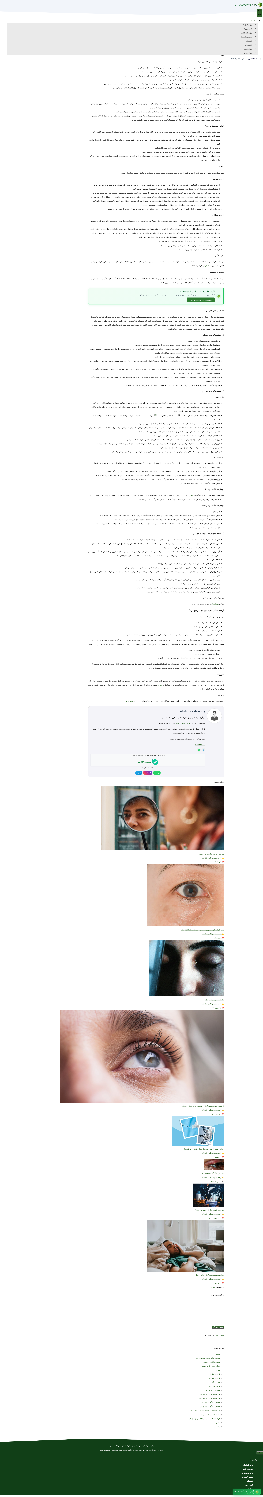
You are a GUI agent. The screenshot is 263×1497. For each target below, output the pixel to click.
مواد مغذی (248, 53)
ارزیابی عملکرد (214, 1378)
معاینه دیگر (216, 1382)
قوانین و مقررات (130, 1446)
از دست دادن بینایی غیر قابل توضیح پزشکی (204, 1419)
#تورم (213, 1287)
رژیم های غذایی (246, 33)
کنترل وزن (248, 45)
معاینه (218, 1370)
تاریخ (218, 1354)
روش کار (146, 1446)
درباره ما (151, 1446)
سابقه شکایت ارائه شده (211, 1362)
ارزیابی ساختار (214, 1374)
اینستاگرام (148, 773)
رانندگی (217, 1427)
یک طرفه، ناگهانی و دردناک (210, 1394)
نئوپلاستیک (215, 604)
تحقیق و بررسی (214, 1386)
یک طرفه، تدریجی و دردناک (210, 1415)
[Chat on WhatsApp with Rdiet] (199, 750)
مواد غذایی (248, 49)
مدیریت (217, 1423)
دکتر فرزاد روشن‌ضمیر (183, 723)
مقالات (253, 21)
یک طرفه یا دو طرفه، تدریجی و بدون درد (205, 1410)
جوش (191, 495)
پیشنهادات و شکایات (119, 1446)
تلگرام (139, 773)
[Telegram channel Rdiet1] (203, 750)
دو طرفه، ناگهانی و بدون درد (210, 1406)
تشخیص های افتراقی (212, 1390)
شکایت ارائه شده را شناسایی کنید (208, 1358)
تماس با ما (139, 1446)
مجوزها (111, 1446)
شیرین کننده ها (246, 37)
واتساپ (157, 773)
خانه (222, 1335)
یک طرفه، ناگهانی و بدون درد (209, 1398)
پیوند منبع (129, 701)
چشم (217, 1335)
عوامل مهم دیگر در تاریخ (211, 1366)
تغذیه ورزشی (247, 29)
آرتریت (159, 685)
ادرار (207, 266)
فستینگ (249, 41)
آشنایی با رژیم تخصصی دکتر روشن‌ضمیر (200, 300)
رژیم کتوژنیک (247, 25)
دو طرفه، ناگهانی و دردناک (210, 1402)
